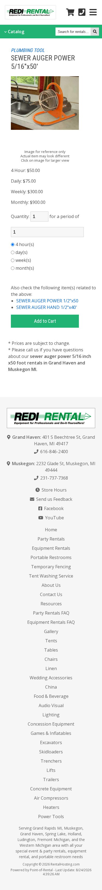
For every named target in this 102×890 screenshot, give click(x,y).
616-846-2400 (53, 452)
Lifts (51, 770)
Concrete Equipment (51, 789)
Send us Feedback (53, 499)
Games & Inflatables (51, 733)
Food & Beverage (51, 696)
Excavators (51, 742)
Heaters (51, 807)
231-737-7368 (53, 478)
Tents (51, 641)
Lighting (51, 715)
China (51, 687)
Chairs (51, 659)
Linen (51, 668)
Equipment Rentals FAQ (51, 622)
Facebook (53, 508)
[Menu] (93, 12)
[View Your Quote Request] (70, 12)
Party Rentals (51, 539)
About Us (51, 585)
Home (51, 530)
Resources (51, 604)
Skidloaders (51, 752)
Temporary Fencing (51, 567)
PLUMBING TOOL (28, 50)
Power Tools (51, 817)
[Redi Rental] (30, 17)
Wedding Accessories (51, 678)
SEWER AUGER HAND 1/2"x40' (46, 307)
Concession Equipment (51, 724)
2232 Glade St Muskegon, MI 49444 (53, 467)
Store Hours (54, 490)
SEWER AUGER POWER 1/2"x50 (47, 301)
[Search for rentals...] (95, 31)
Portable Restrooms (51, 557)
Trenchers (51, 761)
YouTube (54, 518)
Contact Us (51, 594)
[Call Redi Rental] (81, 12)
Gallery (51, 631)
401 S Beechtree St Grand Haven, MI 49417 (53, 440)
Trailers (51, 779)
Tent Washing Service (51, 576)
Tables (51, 650)
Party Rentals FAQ (51, 613)
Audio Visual (51, 705)
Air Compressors (51, 798)
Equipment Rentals (51, 548)
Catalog (16, 32)
